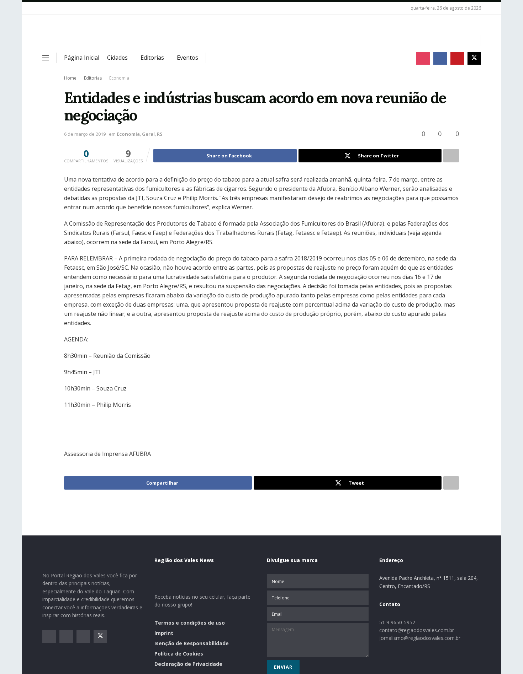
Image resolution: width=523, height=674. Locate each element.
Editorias (152, 57)
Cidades (117, 57)
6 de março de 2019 (85, 134)
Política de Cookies (178, 653)
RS (160, 134)
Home (70, 78)
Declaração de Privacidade (188, 663)
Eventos (187, 57)
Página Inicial (81, 57)
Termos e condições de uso (189, 622)
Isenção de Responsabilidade (191, 643)
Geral (148, 134)
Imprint (163, 633)
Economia (119, 78)
